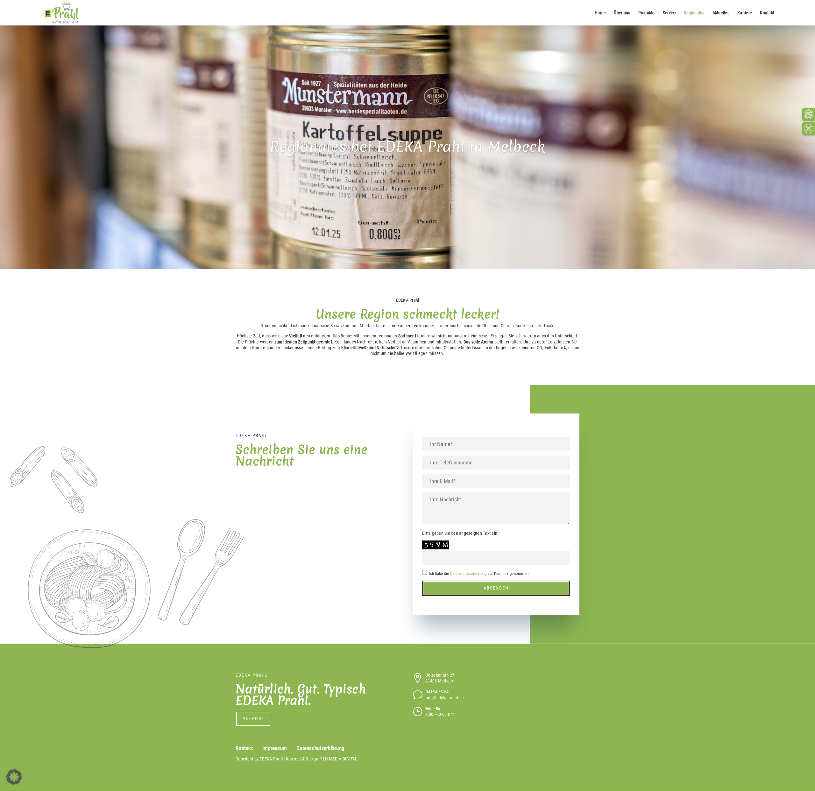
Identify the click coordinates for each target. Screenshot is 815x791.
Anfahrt (253, 718)
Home (600, 13)
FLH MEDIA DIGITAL (338, 758)
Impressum (274, 748)
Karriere (744, 13)
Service (669, 13)
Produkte (646, 13)
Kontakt (767, 13)
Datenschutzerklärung (468, 573)
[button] (14, 777)
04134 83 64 (437, 691)
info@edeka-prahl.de (445, 697)
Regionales (694, 13)
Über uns (622, 13)
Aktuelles (720, 13)
